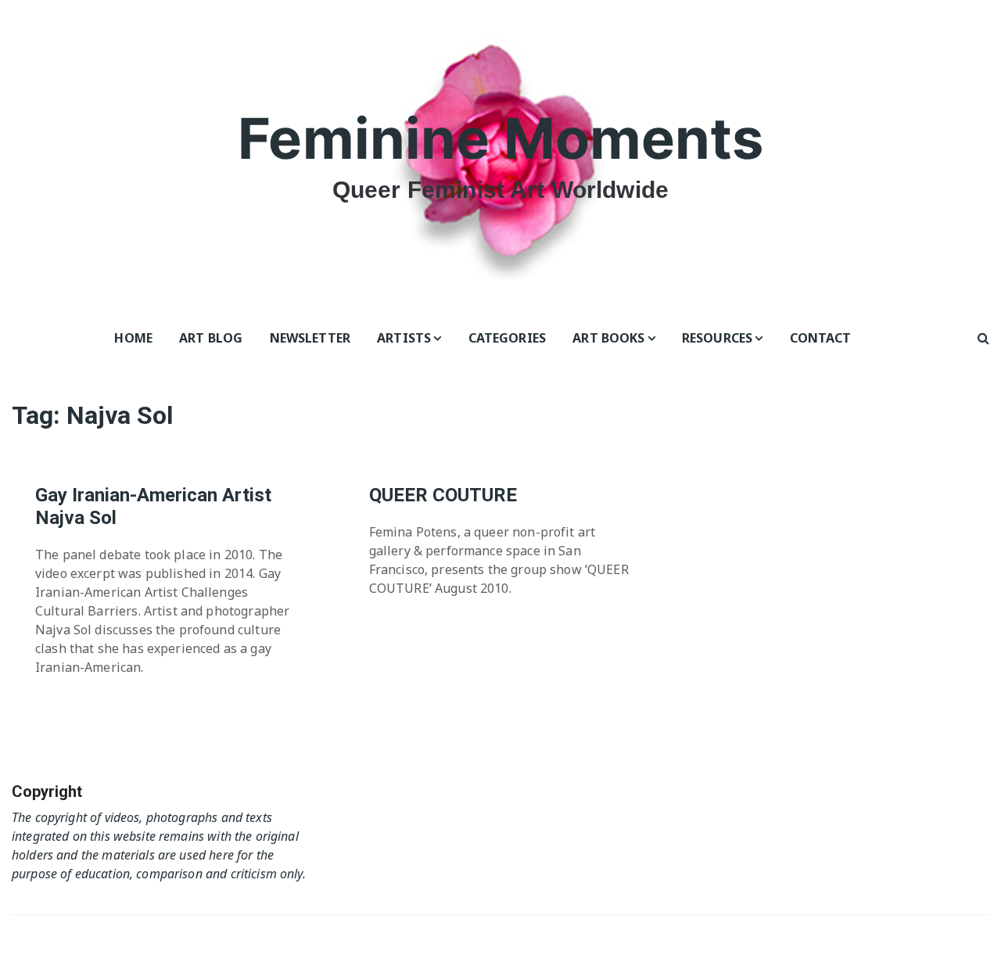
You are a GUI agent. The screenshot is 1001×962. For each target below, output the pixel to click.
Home (133, 337)
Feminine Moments (500, 138)
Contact (821, 337)
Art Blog (210, 337)
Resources (717, 337)
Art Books (608, 337)
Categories (507, 337)
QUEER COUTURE (443, 495)
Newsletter (310, 337)
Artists (404, 337)
